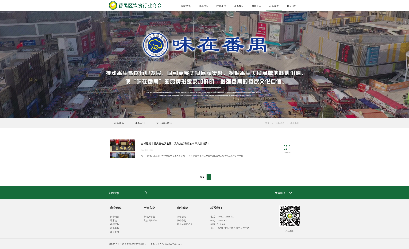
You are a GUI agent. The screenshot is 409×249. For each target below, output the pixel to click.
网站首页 (186, 6)
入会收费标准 (150, 220)
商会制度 (239, 6)
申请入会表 (149, 216)
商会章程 (114, 228)
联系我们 (291, 6)
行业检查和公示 (164, 123)
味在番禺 (221, 6)
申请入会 (256, 6)
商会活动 (119, 123)
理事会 (113, 220)
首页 (267, 122)
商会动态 (274, 6)
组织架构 (114, 224)
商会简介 (114, 216)
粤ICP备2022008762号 (170, 243)
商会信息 (203, 6)
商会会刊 (140, 123)
